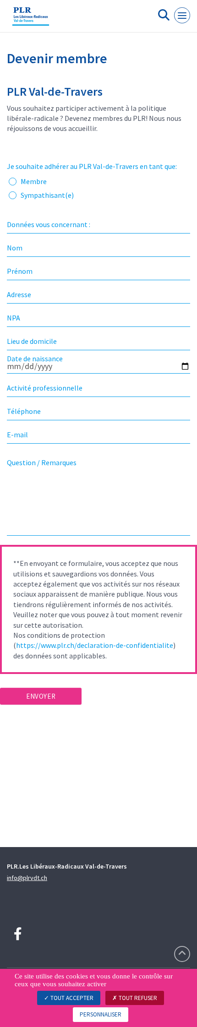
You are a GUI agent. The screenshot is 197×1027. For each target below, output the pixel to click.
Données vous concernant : (48, 224)
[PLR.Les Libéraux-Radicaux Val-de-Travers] (30, 19)
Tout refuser (137, 998)
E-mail (17, 434)
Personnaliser (100, 1014)
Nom (14, 247)
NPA (13, 317)
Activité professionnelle (44, 387)
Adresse (19, 294)
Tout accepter (71, 998)
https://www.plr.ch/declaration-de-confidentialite (94, 645)
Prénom (20, 271)
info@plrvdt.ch (27, 878)
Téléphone (24, 411)
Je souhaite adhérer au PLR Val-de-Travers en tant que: (92, 166)
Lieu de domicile (32, 341)
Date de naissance (35, 358)
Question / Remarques (42, 462)
